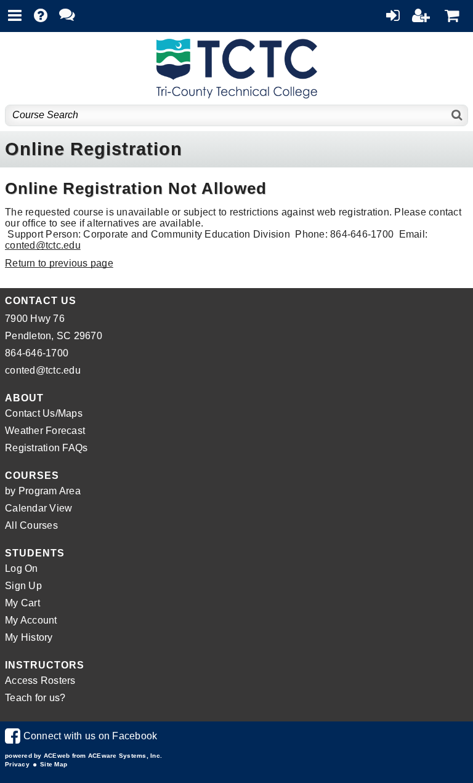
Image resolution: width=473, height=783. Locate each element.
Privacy (17, 764)
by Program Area (43, 491)
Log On (21, 568)
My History (29, 637)
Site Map (53, 764)
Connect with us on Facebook (81, 736)
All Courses (31, 525)
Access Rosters (40, 680)
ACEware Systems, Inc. (125, 755)
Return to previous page (59, 263)
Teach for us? (35, 698)
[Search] (457, 115)
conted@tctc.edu (43, 245)
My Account (31, 620)
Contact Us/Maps (44, 413)
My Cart (22, 603)
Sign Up (23, 585)
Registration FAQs (46, 448)
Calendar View (38, 508)
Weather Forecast (45, 430)
